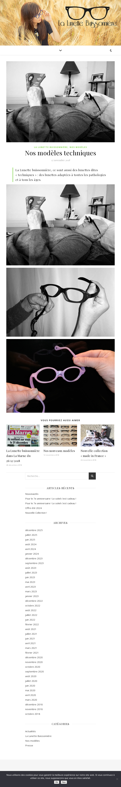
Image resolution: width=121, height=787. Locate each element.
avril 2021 (30, 643)
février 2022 (32, 624)
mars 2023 (31, 591)
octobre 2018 (32, 713)
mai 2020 (30, 690)
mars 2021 (31, 647)
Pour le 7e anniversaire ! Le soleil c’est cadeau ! (50, 498)
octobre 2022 (32, 605)
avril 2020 (30, 695)
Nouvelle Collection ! (36, 512)
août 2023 (30, 567)
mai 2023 (30, 581)
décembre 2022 (34, 600)
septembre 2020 (34, 671)
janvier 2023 (32, 596)
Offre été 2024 (33, 508)
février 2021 (32, 652)
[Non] (117, 779)
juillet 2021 (31, 633)
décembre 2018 (34, 704)
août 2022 (30, 610)
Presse (29, 745)
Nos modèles (78, 147)
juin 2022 (30, 619)
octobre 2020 (32, 666)
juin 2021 (30, 638)
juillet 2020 (31, 680)
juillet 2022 (31, 614)
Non (64, 782)
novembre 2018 (34, 709)
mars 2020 (31, 699)
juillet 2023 (31, 572)
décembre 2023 (34, 558)
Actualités (30, 731)
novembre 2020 (34, 662)
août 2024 (30, 544)
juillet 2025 (31, 534)
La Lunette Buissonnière (51, 147)
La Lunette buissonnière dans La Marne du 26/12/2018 (23, 456)
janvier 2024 (32, 553)
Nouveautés (31, 493)
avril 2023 (30, 586)
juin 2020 (30, 685)
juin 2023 (30, 577)
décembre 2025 (34, 530)
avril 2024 (30, 549)
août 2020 (30, 676)
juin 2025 (30, 539)
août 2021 (30, 629)
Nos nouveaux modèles (59, 451)
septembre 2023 (34, 563)
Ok (56, 782)
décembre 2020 (34, 657)
